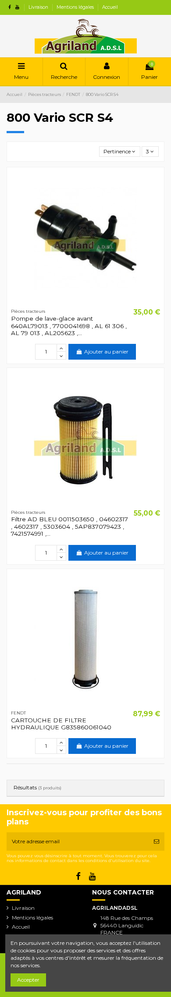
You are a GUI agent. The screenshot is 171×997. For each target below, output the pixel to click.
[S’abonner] (156, 841)
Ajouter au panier (106, 351)
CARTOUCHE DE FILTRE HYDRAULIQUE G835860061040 (61, 724)
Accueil (110, 7)
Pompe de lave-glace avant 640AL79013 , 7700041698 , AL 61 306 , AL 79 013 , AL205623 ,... (69, 325)
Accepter (28, 979)
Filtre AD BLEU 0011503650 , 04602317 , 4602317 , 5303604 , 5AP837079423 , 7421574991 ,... (69, 526)
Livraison (39, 7)
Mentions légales (76, 7)
